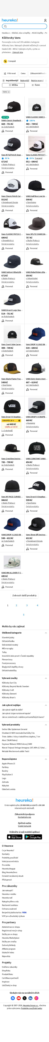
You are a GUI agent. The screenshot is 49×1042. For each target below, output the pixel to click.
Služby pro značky (9, 941)
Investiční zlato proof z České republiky (18, 656)
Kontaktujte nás (24, 817)
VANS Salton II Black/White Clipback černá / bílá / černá (12, 272)
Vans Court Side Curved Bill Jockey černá (12, 344)
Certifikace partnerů (10, 978)
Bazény (5, 771)
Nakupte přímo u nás (10, 901)
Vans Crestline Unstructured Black (12, 459)
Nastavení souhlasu (10, 905)
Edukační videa (8, 952)
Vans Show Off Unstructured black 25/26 (37, 535)
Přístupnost (7, 880)
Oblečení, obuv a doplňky (21, 33)
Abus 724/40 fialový (9, 740)
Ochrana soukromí (9, 909)
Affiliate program (8, 949)
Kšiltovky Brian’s (9, 697)
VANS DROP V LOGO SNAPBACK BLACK (12, 535)
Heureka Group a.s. (30, 1005)
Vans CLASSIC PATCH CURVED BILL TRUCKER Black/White (12, 234)
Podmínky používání (10, 857)
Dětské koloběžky (9, 670)
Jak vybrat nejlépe (11, 705)
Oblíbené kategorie (11, 632)
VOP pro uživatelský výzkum (13, 916)
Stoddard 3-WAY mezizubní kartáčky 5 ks (18, 733)
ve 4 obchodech (7, 316)
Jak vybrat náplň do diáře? (12, 709)
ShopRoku (6, 970)
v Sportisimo (31, 202)
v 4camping (30, 423)
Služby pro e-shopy (10, 934)
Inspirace (5, 981)
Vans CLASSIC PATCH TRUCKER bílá (37, 155)
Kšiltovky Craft (8, 690)
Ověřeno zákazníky (9, 967)
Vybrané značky (10, 678)
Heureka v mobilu (9, 894)
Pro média (6, 865)
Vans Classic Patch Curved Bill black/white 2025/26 (12, 196)
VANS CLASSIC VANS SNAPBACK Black (37, 117)
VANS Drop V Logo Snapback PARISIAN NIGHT (12, 310)
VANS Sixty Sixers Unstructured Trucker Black (37, 379)
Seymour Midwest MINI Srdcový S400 (17, 744)
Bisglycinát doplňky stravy (12, 667)
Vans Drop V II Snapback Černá (37, 497)
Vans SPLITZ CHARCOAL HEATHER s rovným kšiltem (37, 234)
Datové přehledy (9, 945)
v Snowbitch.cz (7, 240)
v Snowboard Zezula (9, 202)
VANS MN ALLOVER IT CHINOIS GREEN (12, 573)
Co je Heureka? (8, 850)
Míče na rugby (7, 648)
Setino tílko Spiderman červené (14, 729)
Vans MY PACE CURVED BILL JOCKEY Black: (12, 497)
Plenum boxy (7, 659)
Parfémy (5, 767)
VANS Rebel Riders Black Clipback (37, 272)
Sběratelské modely (10, 645)
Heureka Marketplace (10, 938)
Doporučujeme (9, 759)
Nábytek (5, 785)
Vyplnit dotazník (24, 826)
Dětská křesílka (8, 641)
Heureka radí (7, 897)
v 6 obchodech (7, 351)
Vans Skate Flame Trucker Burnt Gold (12, 379)
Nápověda (6, 956)
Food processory (9, 663)
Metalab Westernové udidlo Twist (15, 751)
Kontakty (6, 854)
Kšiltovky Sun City (9, 682)
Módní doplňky (37, 33)
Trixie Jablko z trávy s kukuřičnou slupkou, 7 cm (21, 736)
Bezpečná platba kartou (11, 912)
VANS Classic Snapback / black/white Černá (12, 120)
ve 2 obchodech (7, 127)
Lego (4, 778)
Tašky (4, 652)
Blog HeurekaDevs (9, 872)
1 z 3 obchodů (7, 430)
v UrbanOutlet (32, 278)
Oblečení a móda (8, 789)
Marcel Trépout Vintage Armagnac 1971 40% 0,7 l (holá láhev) (24, 747)
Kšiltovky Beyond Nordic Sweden (15, 686)
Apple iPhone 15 (8, 763)
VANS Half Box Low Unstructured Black (37, 196)
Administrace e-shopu (11, 927)
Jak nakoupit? (7, 890)
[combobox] (24, 26)
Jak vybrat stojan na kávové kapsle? (16, 713)
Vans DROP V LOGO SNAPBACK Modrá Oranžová (37, 344)
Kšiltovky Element (9, 693)
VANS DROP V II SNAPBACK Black (37, 417)
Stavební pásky (8, 637)
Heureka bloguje (8, 868)
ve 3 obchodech (32, 126)
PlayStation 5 (7, 774)
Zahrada (5, 782)
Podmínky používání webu (31, 1008)
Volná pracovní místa (10, 861)
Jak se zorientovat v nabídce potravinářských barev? (23, 717)
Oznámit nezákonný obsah (12, 876)
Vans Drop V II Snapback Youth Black (12, 417)
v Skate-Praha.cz (8, 164)
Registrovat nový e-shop (12, 930)
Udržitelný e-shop (9, 985)
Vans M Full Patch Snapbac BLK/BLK (12, 155)
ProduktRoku (7, 974)
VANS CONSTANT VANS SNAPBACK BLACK (37, 459)
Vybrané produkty (11, 724)
